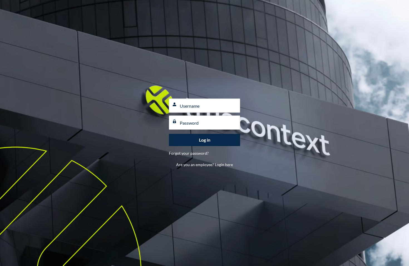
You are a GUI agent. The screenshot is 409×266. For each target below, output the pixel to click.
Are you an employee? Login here (204, 164)
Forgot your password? (189, 153)
